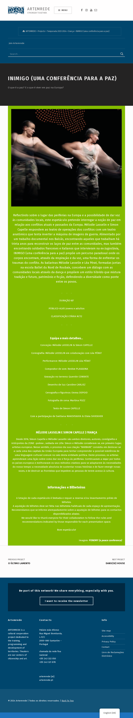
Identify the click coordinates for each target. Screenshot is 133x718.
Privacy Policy (109, 641)
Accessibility (108, 636)
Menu (65, 10)
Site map (106, 630)
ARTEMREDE (38, 9)
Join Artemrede (16, 43)
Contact (105, 647)
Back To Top (68, 700)
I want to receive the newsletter (66, 601)
